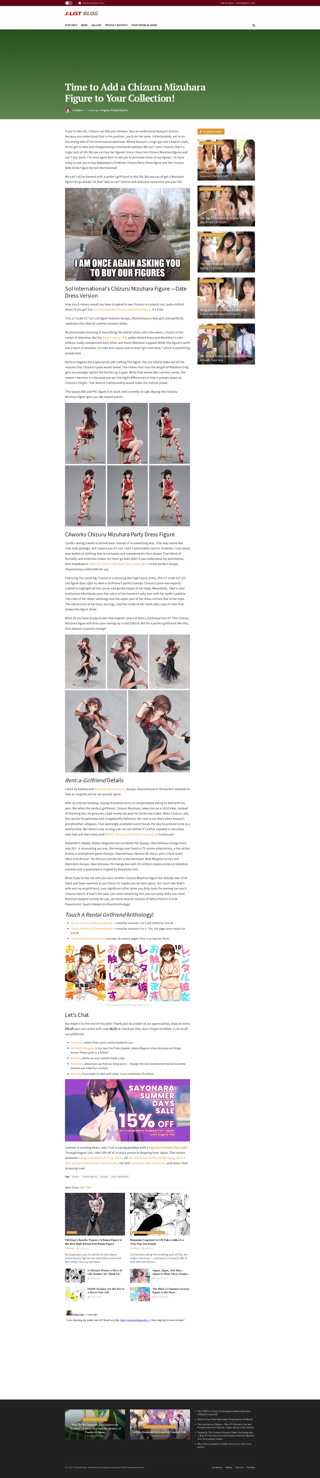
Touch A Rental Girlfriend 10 (88, 938)
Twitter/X (76, 1042)
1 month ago (160, 1278)
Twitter (228, 1467)
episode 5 (93, 923)
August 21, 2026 (161, 1435)
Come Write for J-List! (245, 2)
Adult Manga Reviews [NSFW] (148, 1232)
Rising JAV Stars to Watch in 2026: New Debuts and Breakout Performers (223, 312)
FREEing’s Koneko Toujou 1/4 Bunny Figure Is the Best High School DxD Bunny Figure (93, 1241)
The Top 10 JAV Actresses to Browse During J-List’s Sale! (222, 266)
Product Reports (116, 25)
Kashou (78, 110)
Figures (106, 110)
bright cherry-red (114, 337)
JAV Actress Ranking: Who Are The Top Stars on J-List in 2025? (224, 174)
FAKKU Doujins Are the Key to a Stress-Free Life (106, 1290)
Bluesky (75, 1058)
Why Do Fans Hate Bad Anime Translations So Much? (225, 1419)
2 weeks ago (95, 1278)
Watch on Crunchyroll (131, 834)
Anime (75, 1176)
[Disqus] (127, 1350)
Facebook (77, 1064)
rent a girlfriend (120, 1176)
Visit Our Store (227, 2)
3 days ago (83, 1248)
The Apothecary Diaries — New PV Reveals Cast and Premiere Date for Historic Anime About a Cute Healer (225, 1426)
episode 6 (93, 928)
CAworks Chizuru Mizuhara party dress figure (119, 564)
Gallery (96, 25)
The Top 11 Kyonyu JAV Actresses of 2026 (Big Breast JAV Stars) (225, 220)
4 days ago (149, 1248)
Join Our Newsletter (92, 3)
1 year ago (93, 110)
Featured (71, 25)
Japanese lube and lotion (148, 1163)
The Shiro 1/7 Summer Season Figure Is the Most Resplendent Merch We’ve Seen (170, 1294)
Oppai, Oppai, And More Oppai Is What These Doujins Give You (170, 1274)
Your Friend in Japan (144, 25)
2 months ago (161, 1296)
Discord (75, 1074)
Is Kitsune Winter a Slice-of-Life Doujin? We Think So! (105, 1272)
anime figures (90, 1176)
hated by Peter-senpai (109, 789)
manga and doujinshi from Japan (100, 1158)
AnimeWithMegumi (82, 1048)
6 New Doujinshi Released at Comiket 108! (160, 1432)
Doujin (104, 1176)
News (84, 25)
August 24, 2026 (96, 1435)
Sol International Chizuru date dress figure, (122, 309)
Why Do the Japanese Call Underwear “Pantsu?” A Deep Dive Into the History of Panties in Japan (95, 1428)
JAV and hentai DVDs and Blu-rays (150, 1158)
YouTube (251, 1467)
